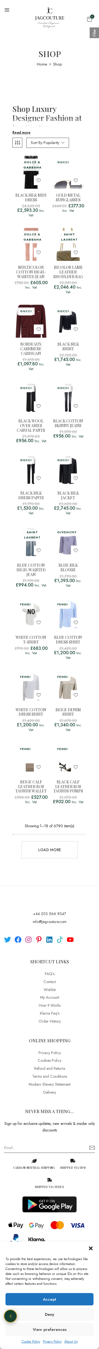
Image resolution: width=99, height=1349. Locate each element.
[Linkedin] (49, 939)
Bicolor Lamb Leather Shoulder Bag (68, 272)
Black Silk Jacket (68, 495)
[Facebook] (18, 939)
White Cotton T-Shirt (31, 640)
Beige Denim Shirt (68, 712)
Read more (21, 132)
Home (42, 64)
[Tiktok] (59, 939)
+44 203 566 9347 (49, 913)
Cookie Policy (31, 1341)
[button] (91, 1248)
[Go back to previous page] (10, 1316)
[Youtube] (70, 939)
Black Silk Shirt (68, 346)
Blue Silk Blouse (68, 567)
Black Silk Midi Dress (30, 197)
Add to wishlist (38, 180)
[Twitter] (7, 939)
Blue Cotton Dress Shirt (68, 640)
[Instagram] (28, 939)
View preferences (50, 1330)
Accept (49, 1299)
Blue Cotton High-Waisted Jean (31, 570)
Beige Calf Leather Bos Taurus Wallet (31, 787)
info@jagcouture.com (50, 921)
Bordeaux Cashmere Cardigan (31, 349)
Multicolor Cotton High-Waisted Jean (31, 272)
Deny (49, 1314)
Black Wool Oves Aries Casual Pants (31, 426)
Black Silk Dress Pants (31, 495)
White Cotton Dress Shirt (31, 712)
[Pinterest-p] (38, 939)
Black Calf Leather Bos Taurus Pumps (68, 787)
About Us (71, 1341)
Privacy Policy (52, 1341)
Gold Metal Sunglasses (68, 197)
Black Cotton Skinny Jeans (68, 423)
